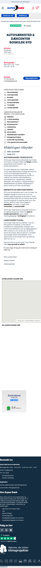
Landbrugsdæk (12, 107)
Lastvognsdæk (12, 95)
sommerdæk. (20, 206)
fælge (28, 162)
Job (3, 511)
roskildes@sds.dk (10, 81)
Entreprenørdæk (13, 102)
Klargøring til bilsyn (14, 137)
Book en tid (8, 15)
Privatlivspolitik (7, 515)
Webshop (23, 15)
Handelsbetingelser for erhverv (13, 520)
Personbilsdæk (12, 92)
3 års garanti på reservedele (17, 142)
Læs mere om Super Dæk (11, 509)
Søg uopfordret (32, 78)
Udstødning (11, 127)
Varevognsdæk (12, 100)
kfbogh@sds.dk (14, 487)
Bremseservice (12, 124)
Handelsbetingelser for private (12, 518)
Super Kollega (7, 513)
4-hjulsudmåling (13, 119)
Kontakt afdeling (8, 478)
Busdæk (10, 97)
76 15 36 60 (10, 79)
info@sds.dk (8, 470)
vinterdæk (8, 206)
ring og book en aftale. (16, 244)
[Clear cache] (40, 1)
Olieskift (10, 129)
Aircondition (11, 132)
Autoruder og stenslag (15, 140)
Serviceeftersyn (12, 122)
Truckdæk (11, 105)
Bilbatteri (10, 117)
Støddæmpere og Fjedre (16, 134)
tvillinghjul (22, 216)
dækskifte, (8, 204)
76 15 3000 (5, 473)
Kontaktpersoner (8, 475)
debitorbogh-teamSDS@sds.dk (16, 485)
